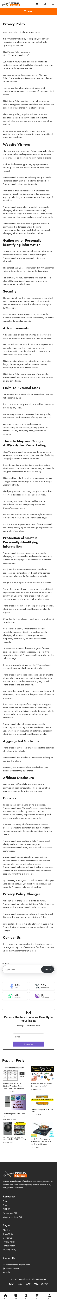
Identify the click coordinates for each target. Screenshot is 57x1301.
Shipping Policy (9, 1249)
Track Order (8, 1233)
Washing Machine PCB (12, 1216)
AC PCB (6, 1209)
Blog (5, 1205)
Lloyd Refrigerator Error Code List (14, 1114)
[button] (45, 4)
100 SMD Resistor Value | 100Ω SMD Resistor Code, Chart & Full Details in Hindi (14, 1086)
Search (5, 963)
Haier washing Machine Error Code (42, 1110)
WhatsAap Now (12, 1268)
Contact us (7, 1237)
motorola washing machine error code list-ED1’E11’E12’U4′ (14, 1138)
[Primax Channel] (10, 4)
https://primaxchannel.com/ (16, 55)
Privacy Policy (9, 1241)
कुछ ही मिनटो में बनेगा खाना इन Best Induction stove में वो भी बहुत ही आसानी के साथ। (41, 1142)
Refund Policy (9, 1245)
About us (6, 1229)
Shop (5, 1201)
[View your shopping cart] (37, 4)
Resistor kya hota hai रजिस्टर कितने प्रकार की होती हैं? (41, 1084)
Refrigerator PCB (10, 1212)
